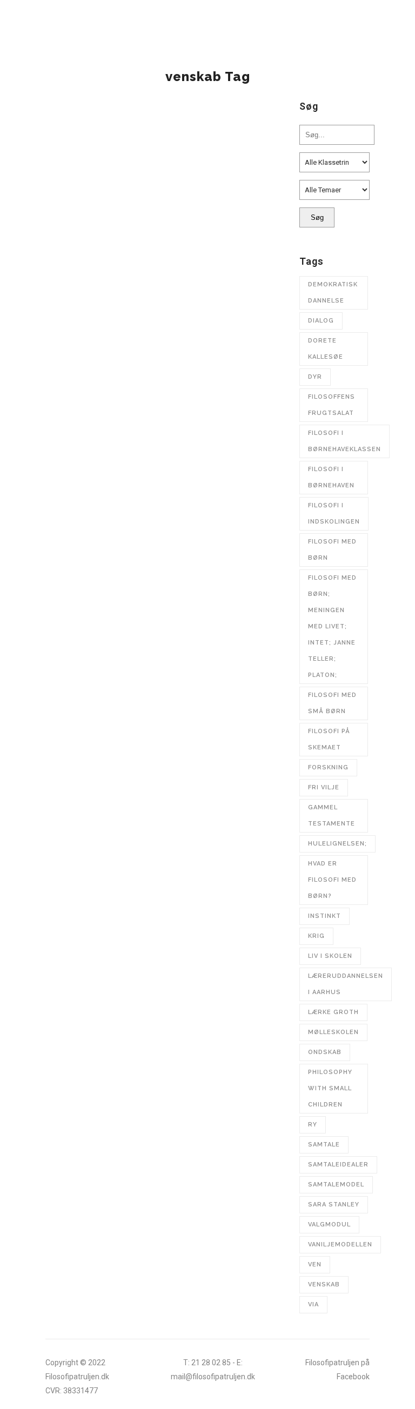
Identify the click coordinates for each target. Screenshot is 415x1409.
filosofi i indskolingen (334, 513)
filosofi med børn (332, 549)
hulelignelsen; (337, 843)
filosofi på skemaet (329, 739)
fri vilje (323, 787)
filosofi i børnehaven (331, 477)
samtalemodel (336, 1184)
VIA (313, 1304)
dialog (321, 320)
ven (315, 1264)
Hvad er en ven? (100, 266)
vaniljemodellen (340, 1244)
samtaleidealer (338, 1164)
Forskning (328, 767)
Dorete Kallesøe (325, 348)
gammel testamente (331, 815)
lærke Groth (333, 1012)
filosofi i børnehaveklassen (344, 441)
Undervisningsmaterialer (105, 246)
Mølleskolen (333, 1032)
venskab (324, 1284)
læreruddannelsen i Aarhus (345, 984)
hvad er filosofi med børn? (332, 880)
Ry (312, 1124)
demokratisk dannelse (333, 292)
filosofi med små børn (332, 703)
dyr (315, 376)
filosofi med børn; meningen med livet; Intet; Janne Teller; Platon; (332, 626)
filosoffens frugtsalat (331, 405)
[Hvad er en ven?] (161, 168)
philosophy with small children (330, 1088)
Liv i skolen (330, 956)
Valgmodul (329, 1224)
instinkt (324, 916)
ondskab (325, 1052)
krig (316, 936)
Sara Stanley (333, 1204)
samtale (324, 1144)
